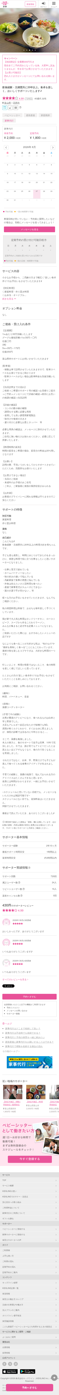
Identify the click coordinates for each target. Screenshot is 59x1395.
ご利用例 (6, 1250)
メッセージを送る (29, 229)
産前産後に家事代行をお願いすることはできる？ (29, 1041)
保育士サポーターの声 (11, 1240)
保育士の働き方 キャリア (13, 1299)
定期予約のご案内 (9, 1272)
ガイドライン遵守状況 (11, 1315)
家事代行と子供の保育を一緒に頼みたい (25, 1037)
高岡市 (16, 102)
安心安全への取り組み (11, 1202)
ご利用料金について (10, 1207)
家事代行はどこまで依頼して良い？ (22, 1028)
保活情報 (6, 1293)
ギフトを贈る (8, 1218)
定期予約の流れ (9, 1266)
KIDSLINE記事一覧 (10, 1288)
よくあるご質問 (9, 1337)
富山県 (7, 102)
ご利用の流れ (8, 1261)
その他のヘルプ (10, 1051)
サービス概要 (8, 1185)
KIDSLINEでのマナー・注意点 (15, 1196)
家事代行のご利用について (13, 1213)
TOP (4, 1180)
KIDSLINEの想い (9, 1191)
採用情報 (6, 1352)
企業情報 (6, 1347)
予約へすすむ (29, 996)
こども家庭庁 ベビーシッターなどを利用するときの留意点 (27, 1326)
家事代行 (9, 120)
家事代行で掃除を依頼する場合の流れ (24, 1046)
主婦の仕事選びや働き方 (12, 1304)
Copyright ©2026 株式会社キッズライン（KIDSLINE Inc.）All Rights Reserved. (29, 1379)
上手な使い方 (8, 1255)
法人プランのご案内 (10, 1310)
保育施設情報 (8, 1321)
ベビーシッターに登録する (13, 1228)
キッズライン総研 (9, 1282)
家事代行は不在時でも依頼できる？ (22, 1032)
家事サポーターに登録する (13, 1234)
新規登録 (30, 4)
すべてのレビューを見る (14, 979)
